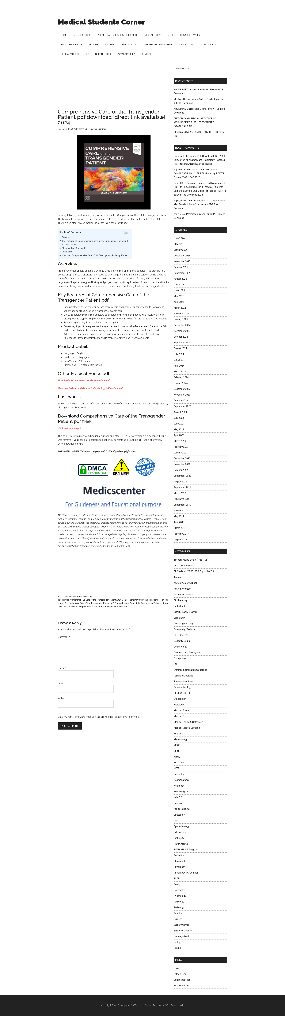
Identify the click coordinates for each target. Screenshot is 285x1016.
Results (178, 913)
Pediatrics (179, 855)
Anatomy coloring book (185, 583)
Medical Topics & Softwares (188, 722)
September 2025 (182, 273)
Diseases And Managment (187, 652)
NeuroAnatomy (181, 780)
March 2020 (180, 493)
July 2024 (179, 354)
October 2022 (181, 470)
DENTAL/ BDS (181, 635)
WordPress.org (181, 985)
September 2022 (182, 475)
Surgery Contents (183, 930)
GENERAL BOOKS (183, 693)
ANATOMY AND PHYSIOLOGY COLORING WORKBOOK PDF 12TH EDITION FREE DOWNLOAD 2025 (195, 122)
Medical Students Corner (101, 22)
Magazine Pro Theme (131, 1005)
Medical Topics (182, 716)
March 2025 (180, 307)
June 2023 (179, 423)
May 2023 (179, 429)
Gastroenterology (183, 687)
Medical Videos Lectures (187, 727)
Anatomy (178, 577)
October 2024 (181, 336)
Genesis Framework (154, 1005)
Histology (179, 704)
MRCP (177, 745)
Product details (69, 244)
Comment (64, 636)
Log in (177, 968)
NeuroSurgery (181, 791)
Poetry (177, 884)
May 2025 (179, 296)
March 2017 (180, 528)
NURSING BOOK (182, 809)
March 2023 (180, 441)
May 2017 (179, 516)
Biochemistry (180, 600)
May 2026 (179, 244)
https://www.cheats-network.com (191, 200)
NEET (176, 768)
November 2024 (182, 331)
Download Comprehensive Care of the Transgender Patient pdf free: (95, 255)
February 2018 (181, 510)
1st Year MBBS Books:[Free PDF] (191, 559)
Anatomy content (182, 588)
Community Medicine (184, 629)
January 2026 (181, 249)
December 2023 (182, 389)
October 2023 (181, 400)
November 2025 (182, 261)
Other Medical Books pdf (74, 248)
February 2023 (181, 446)
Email (61, 683)
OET (176, 820)
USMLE (177, 948)
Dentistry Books (182, 640)
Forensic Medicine (183, 675)
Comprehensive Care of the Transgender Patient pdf (89, 603)
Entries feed (180, 974)
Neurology (179, 785)
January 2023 (181, 452)
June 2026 (179, 238)
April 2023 (179, 435)
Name (62, 668)
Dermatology (180, 646)
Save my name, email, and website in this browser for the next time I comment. (99, 716)
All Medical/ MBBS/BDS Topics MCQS (194, 571)
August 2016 (180, 539)
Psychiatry (179, 890)
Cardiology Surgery (183, 623)
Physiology (179, 866)
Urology (178, 942)
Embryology (180, 658)
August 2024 (180, 348)
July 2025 (179, 284)
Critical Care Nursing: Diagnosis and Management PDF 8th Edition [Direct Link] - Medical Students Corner (199, 187)
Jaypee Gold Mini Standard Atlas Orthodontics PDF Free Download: (199, 204)
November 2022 (182, 464)
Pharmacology (181, 861)
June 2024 (179, 360)
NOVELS (178, 797)
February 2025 (181, 313)
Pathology (179, 838)
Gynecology (180, 698)
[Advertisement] (113, 87)
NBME (177, 756)
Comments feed (182, 979)
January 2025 (181, 319)
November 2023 (182, 394)
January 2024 (181, 383)
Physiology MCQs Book (186, 872)
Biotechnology (181, 606)
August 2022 (180, 481)
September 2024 (182, 342)
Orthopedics (180, 832)
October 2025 (181, 267)
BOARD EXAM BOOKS (185, 612)
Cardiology (179, 617)
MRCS (177, 751)
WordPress (171, 1005)
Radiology (179, 901)
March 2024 (180, 371)
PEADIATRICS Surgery (185, 849)
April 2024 (179, 365)
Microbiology (180, 739)
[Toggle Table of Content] (125, 233)
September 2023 (182, 406)
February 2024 (181, 377)
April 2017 (179, 522)
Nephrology (180, 774)
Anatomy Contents (183, 594)
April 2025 (179, 302)
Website (62, 698)
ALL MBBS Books (183, 565)
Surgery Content (182, 924)
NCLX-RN (179, 762)
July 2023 (179, 417)
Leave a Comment (98, 129)
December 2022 (182, 458)
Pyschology (180, 895)
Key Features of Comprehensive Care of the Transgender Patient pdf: (95, 241)
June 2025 (179, 290)
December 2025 (182, 255)
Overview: (66, 237)
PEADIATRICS (181, 843)
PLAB (177, 878)
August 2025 (180, 278)
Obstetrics (179, 814)
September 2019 (182, 504)
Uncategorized (181, 936)
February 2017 (181, 533)
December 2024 (182, 325)
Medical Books (76, 596)
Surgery (178, 919)
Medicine (87, 596)
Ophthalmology (181, 826)
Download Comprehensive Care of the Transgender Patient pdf (97, 606)
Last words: (67, 252)
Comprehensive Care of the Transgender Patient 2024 (95, 600)
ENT (176, 664)
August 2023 (180, 412)
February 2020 (181, 499)
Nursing (178, 803)
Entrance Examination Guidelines (190, 669)
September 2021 (182, 487)
